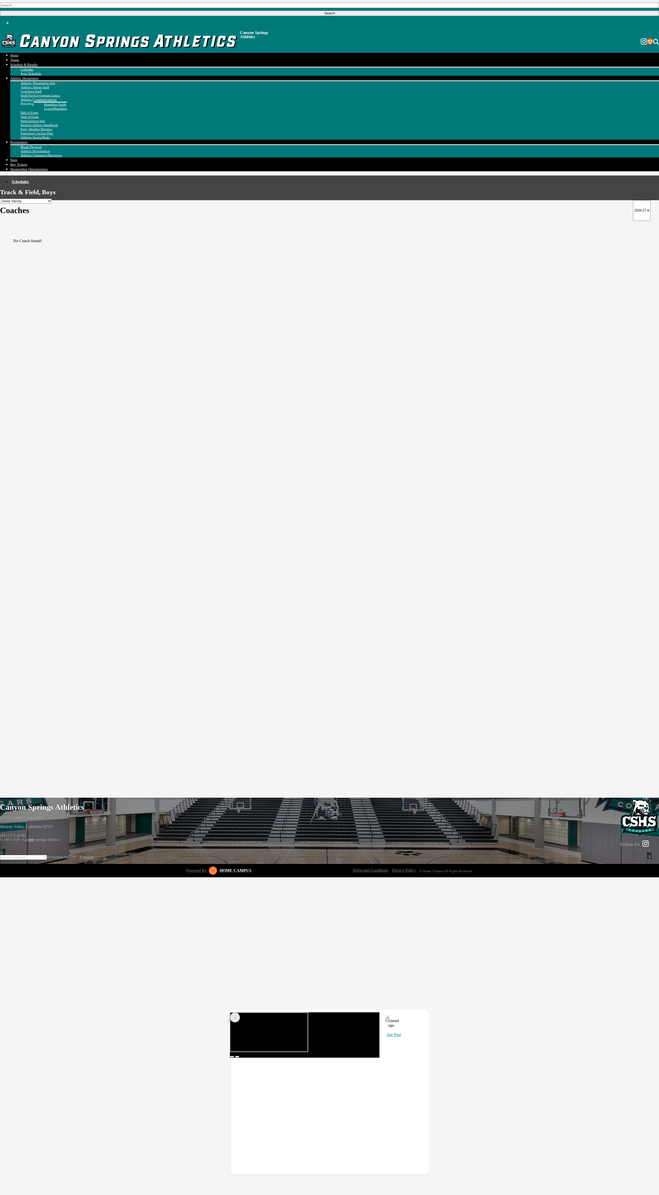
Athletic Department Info (38, 83)
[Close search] (7, 22)
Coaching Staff (31, 91)
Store (14, 160)
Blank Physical (31, 147)
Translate (86, 857)
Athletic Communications (39, 100)
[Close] (389, 1021)
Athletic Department (24, 78)
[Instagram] (644, 42)
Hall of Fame (29, 113)
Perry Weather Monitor (36, 129)
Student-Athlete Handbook (39, 125)
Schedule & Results (24, 64)
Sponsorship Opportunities (29, 169)
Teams (14, 60)
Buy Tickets (18, 164)
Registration (19, 142)
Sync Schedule (31, 73)
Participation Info (33, 121)
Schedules (20, 182)
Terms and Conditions (370, 870)
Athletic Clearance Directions (41, 155)
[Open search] (656, 42)
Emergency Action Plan (37, 133)
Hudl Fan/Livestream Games (40, 95)
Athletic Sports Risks (35, 137)
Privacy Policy (404, 870)
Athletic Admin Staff (35, 87)
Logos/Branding (55, 109)
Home (14, 55)
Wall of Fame (30, 117)
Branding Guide (55, 104)
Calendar (27, 69)
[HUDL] (650, 42)
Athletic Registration (35, 151)
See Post (394, 1034)
